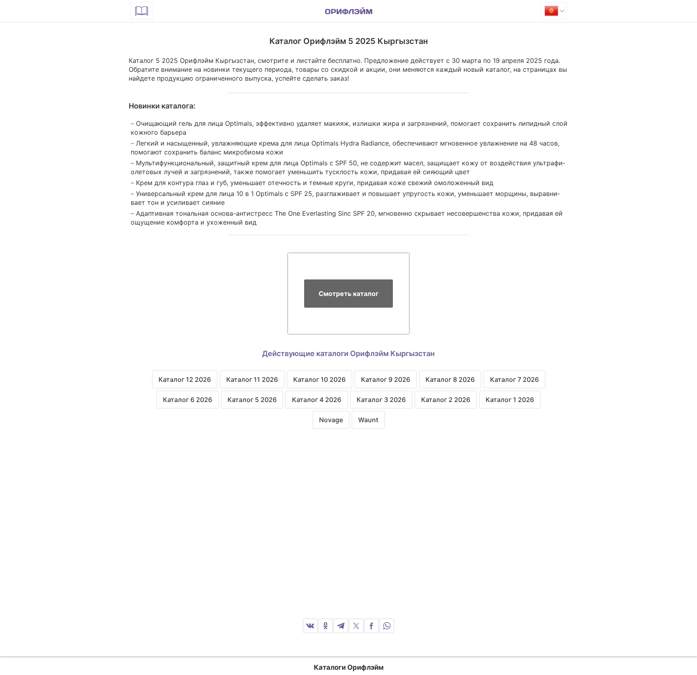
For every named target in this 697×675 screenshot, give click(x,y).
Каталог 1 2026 (510, 400)
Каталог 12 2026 (185, 379)
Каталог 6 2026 (187, 400)
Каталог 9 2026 (385, 379)
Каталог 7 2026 (514, 379)
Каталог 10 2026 (319, 379)
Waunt (368, 420)
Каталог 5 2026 (252, 400)
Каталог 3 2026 (381, 400)
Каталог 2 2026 (445, 400)
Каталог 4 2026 (316, 400)
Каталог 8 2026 (450, 379)
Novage (331, 420)
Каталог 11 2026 (252, 379)
